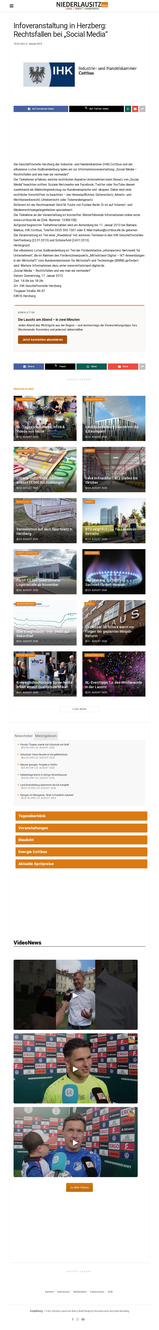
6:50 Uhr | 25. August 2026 (39, 747)
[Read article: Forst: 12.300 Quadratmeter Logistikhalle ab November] (45, 571)
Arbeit (90, 450)
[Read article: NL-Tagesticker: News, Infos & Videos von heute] (45, 418)
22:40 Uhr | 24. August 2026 (39, 798)
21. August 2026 (97, 641)
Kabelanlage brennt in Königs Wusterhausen (43, 774)
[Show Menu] (11, 6)
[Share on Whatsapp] (128, 109)
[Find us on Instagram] (77, 1319)
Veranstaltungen (33, 828)
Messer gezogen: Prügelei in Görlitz (38, 764)
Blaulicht (23, 502)
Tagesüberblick (32, 816)
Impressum (63, 1291)
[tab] (24, 736)
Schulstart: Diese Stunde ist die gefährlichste (43, 754)
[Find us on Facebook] (73, 1319)
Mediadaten (80, 1291)
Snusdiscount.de (103, 1311)
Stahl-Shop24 (85, 1311)
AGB (110, 1291)
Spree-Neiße (25, 655)
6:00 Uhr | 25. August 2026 (39, 757)
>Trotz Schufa (51, 1311)
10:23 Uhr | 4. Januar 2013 (28, 43)
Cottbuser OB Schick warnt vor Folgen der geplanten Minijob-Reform (110, 631)
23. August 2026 (28, 590)
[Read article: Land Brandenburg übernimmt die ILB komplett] (113, 418)
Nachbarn (92, 553)
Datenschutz (97, 1291)
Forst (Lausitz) (27, 553)
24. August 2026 (97, 437)
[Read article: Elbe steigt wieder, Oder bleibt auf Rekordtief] (45, 622)
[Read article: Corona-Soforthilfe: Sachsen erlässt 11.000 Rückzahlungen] (45, 469)
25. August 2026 (28, 437)
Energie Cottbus (32, 851)
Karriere (49, 1291)
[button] (76, 995)
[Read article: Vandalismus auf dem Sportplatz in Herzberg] (45, 520)
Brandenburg (26, 399)
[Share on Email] (135, 109)
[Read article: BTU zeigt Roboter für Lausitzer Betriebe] (113, 520)
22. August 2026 (28, 641)
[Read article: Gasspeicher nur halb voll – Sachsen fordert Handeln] (113, 571)
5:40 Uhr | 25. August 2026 (39, 767)
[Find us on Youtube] (83, 1319)
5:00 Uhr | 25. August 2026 (39, 778)
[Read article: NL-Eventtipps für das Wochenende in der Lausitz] (113, 674)
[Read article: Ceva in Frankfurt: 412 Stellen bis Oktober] (113, 469)
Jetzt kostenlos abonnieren (42, 339)
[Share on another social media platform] (142, 109)
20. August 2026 (97, 692)
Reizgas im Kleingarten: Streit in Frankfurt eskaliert (46, 795)
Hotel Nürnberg (121, 1311)
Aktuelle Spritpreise (36, 864)
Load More (79, 709)
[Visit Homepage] (82, 6)
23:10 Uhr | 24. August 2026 (39, 788)
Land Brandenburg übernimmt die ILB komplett (44, 785)
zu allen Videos (79, 1187)
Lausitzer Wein (69, 1311)
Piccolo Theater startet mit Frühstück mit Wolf (44, 744)
